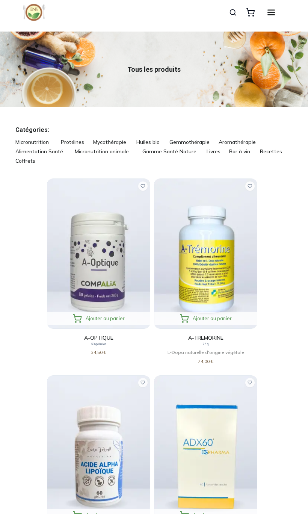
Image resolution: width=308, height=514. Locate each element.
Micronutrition (32, 142)
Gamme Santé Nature (169, 151)
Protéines (72, 142)
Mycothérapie (109, 142)
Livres (213, 151)
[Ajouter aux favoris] (143, 186)
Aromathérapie (237, 142)
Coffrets (25, 160)
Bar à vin (239, 151)
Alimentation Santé (39, 151)
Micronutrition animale (102, 151)
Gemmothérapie (189, 142)
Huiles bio (148, 142)
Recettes (271, 151)
